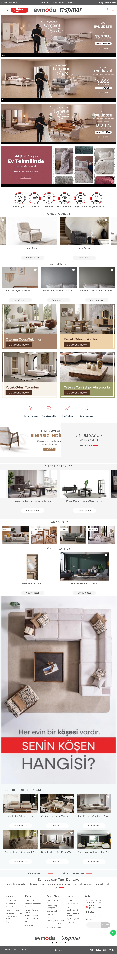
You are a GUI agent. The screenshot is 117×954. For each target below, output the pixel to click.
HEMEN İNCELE (86, 445)
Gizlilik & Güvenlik (53, 914)
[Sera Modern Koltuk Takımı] (84, 566)
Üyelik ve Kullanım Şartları (53, 901)
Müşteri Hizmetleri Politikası (32, 911)
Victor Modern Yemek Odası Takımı (33, 501)
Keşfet (55, 887)
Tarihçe (69, 900)
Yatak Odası (10, 904)
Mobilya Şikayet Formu (55, 921)
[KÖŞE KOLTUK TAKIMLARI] (58, 690)
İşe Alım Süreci (72, 910)
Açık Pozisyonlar (73, 919)
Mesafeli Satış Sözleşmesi (52, 907)
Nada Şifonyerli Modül (33, 583)
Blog (101, 3)
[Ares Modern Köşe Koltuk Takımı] (94, 803)
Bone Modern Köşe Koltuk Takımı (57, 852)
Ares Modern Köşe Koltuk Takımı (94, 816)
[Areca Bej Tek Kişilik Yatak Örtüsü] (20, 277)
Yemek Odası (11, 907)
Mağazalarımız (30, 922)
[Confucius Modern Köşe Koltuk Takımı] (57, 803)
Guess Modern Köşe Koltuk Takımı (94, 852)
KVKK (49, 917)
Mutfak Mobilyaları (12, 910)
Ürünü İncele (32, 258)
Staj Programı (72, 922)
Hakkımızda (29, 900)
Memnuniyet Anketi (54, 924)
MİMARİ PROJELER (73, 873)
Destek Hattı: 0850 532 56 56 (13, 3)
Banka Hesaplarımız (32, 919)
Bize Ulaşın (29, 925)
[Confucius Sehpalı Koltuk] (20, 803)
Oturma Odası (11, 900)
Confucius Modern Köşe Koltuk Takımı (57, 816)
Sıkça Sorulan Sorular (55, 927)
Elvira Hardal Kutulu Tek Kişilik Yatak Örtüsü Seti (97, 290)
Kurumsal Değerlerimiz (33, 904)
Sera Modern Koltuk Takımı (84, 583)
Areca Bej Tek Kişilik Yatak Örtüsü (20, 290)
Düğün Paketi (11, 922)
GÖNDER (105, 925)
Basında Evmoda (31, 915)
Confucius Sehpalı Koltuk (20, 816)
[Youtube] (65, 943)
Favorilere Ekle (3, 220)
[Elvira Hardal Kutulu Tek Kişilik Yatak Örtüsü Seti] (97, 277)
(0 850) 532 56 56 (96, 901)
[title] (29, 326)
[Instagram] (60, 943)
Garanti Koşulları (52, 911)
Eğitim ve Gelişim (73, 907)
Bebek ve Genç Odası (14, 913)
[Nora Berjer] (84, 231)
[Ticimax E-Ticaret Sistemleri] (59, 950)
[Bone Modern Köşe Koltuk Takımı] (57, 840)
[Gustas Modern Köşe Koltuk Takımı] (20, 840)
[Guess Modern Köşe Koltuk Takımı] (94, 840)
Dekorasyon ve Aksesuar (11, 918)
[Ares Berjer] (32, 231)
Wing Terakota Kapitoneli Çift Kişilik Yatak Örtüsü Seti (58, 290)
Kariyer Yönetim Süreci (73, 914)
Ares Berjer (32, 248)
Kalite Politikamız (31, 907)
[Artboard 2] (58, 938)
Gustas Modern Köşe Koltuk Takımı (21, 852)
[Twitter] (56, 943)
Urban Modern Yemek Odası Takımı (84, 501)
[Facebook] (52, 943)
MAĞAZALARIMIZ (34, 873)
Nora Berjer (84, 248)
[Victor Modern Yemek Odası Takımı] (32, 484)
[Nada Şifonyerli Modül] (32, 566)
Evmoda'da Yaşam (74, 904)
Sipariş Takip (110, 3)
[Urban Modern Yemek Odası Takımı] (84, 484)
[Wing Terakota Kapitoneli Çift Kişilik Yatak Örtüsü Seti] (58, 277)
